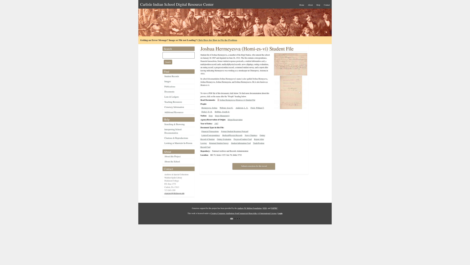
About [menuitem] (310, 5)
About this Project (172, 156)
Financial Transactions (210, 131)
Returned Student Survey (219, 143)
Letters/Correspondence (210, 135)
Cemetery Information (174, 107)
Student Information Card (241, 143)
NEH (265, 208)
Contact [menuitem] (327, 5)
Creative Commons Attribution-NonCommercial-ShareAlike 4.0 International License (244, 213)
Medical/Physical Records (232, 135)
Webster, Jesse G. (226, 107)
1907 (216, 123)
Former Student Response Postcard (234, 131)
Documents (169, 91)
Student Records (171, 76)
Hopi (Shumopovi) (222, 115)
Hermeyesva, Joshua (209, 107)
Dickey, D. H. (206, 111)
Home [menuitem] (301, 5)
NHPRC (274, 208)
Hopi (211, 115)
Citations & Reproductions (176, 137)
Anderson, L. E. (242, 107)
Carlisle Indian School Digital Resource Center (177, 4)
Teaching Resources (173, 101)
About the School (172, 161)
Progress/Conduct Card (243, 139)
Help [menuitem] (318, 5)
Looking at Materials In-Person (178, 143)
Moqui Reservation (235, 119)
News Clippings (251, 135)
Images (167, 81)
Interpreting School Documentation (173, 131)
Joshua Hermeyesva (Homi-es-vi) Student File (237, 100)
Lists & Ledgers (171, 96)
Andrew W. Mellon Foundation (249, 208)
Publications (169, 86)
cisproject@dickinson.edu (174, 193)
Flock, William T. (257, 107)
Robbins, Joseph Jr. (222, 111)
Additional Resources (173, 112)
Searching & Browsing (174, 124)
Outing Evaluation (224, 139)
